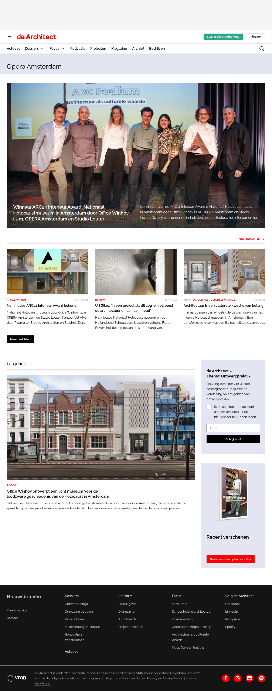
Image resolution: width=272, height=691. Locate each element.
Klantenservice (17, 610)
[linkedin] (249, 678)
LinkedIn (231, 611)
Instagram (232, 619)
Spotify (230, 627)
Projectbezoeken (130, 627)
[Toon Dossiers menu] (42, 49)
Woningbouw (75, 619)
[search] (261, 48)
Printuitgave (127, 604)
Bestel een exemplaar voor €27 (230, 559)
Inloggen (256, 36)
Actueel (71, 652)
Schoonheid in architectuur (191, 611)
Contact (12, 618)
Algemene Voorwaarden (124, 678)
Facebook (232, 604)
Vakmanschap (182, 619)
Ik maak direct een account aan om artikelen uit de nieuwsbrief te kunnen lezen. (235, 412)
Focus (176, 596)
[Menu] (10, 36)
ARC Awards (127, 619)
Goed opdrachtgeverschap (191, 627)
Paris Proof (179, 604)
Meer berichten (249, 238)
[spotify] (261, 678)
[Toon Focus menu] (62, 49)
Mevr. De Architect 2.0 (188, 648)
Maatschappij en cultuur (82, 627)
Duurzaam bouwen (79, 611)
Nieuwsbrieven (24, 596)
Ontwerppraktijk (76, 604)
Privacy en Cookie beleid (165, 678)
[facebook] (226, 678)
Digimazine (126, 611)
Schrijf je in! (233, 439)
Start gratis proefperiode (223, 36)
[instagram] (237, 678)
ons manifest (118, 673)
